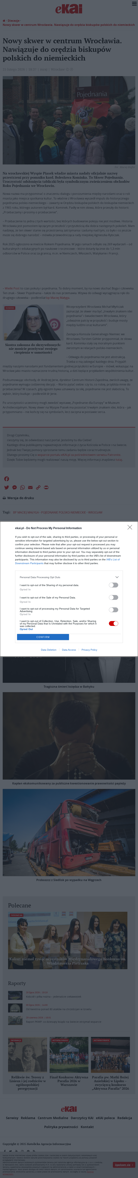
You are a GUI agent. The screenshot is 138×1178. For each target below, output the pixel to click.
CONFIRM (43, 637)
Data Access (69, 649)
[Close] (131, 528)
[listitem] (69, 577)
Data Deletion (48, 649)
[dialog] (69, 589)
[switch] (113, 585)
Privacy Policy (89, 649)
